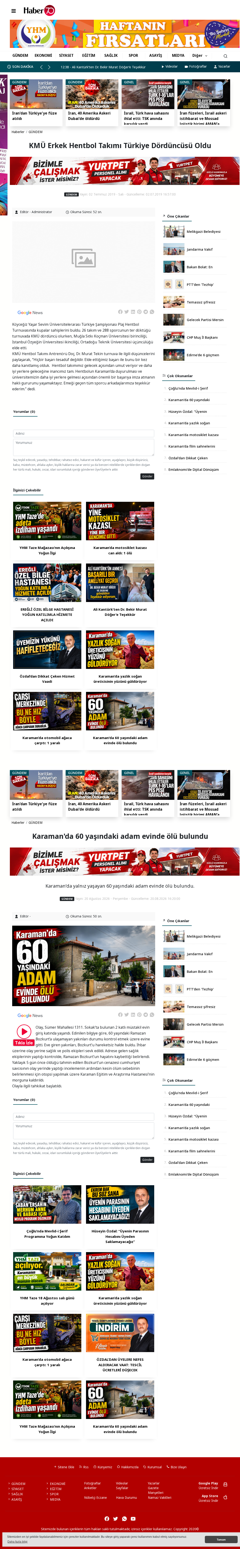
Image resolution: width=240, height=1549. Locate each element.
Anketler (90, 1488)
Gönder (147, 476)
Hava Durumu (126, 1497)
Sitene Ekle (65, 1467)
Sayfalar (122, 1488)
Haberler (17, 132)
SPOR (133, 55)
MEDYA (178, 55)
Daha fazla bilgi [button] (17, 1541)
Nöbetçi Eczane (95, 1497)
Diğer (197, 55)
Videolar (171, 66)
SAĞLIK (111, 55)
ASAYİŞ (155, 55)
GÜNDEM (20, 55)
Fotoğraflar (198, 66)
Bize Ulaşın (178, 1467)
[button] (43, 69)
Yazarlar (224, 66)
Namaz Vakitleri (159, 1497)
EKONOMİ (43, 55)
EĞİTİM (88, 55)
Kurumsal (154, 1467)
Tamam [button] (221, 1539)
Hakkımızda (129, 1467)
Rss (85, 1467)
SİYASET (66, 55)
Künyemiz (104, 1467)
